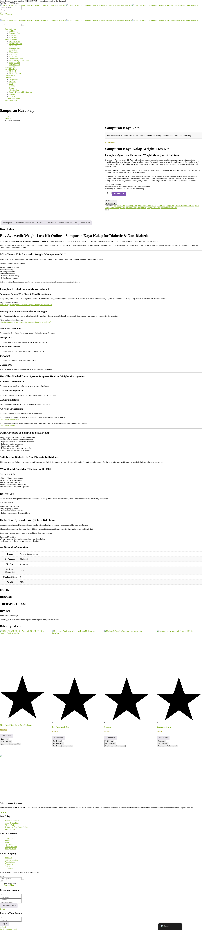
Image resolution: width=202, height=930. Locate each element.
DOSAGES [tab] (51, 223)
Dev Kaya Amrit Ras (60, 727)
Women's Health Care (169, 208)
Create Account (9, 905)
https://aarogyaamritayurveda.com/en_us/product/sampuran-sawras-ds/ (26, 305)
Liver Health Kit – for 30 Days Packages (16, 725)
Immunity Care (131, 206)
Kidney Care (151, 206)
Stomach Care (131, 208)
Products (8, 118)
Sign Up (3, 927)
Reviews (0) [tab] (85, 223)
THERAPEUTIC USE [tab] (68, 223)
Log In (4, 924)
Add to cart (119, 194)
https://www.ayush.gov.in (9, 419)
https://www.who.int (7, 426)
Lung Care (170, 206)
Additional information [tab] (25, 223)
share (107, 210)
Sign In (2, 909)
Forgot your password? (8, 929)
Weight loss (141, 208)
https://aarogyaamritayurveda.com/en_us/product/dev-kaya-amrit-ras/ (25, 322)
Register (9, 14)
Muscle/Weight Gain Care (184, 206)
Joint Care (142, 206)
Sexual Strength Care (117, 208)
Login (2, 14)
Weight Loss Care (153, 208)
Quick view (4, 739)
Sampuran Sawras (164, 727)
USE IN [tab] (40, 223)
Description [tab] (7, 223)
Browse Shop (9, 885)
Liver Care (161, 206)
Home (7, 116)
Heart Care (121, 206)
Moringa (107, 727)
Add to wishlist (111, 201)
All (115, 206)
